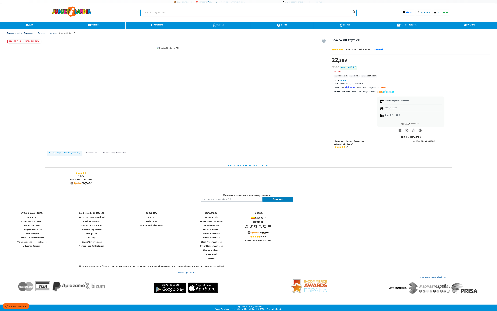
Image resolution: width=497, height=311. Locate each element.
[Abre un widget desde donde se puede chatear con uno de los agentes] (16, 306)
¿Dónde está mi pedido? (151, 226)
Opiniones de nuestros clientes (32, 242)
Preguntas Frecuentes (31, 222)
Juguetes (33, 25)
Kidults (283, 25)
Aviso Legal (91, 238)
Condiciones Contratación (91, 246)
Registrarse (151, 222)
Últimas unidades (211, 250)
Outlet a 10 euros (211, 230)
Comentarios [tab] (91, 153)
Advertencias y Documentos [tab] (114, 153)
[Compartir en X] (407, 130)
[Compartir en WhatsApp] (413, 130)
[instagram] (247, 226)
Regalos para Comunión (211, 222)
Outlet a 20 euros (211, 234)
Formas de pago (32, 226)
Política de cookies (92, 222)
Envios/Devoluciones (92, 242)
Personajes (221, 25)
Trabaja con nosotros (32, 230)
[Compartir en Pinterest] (420, 130)
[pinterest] (265, 226)
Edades (346, 25)
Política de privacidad (91, 226)
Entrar (151, 217)
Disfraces (95, 25)
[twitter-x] (260, 226)
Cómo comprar (32, 234)
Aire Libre (158, 25)
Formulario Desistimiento (32, 238)
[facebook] (256, 226)
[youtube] (269, 226)
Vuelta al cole (211, 217)
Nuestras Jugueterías (92, 230)
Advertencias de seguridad (92, 217)
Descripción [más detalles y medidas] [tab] (64, 153)
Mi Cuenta (425, 13)
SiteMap (211, 259)
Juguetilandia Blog (211, 226)
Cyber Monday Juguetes (211, 246)
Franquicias (91, 234)
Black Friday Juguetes (211, 242)
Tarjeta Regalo (211, 254)
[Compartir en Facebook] (400, 130)
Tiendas (410, 13)
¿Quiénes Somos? (31, 246)
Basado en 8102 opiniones (81, 178)
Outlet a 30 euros (211, 238)
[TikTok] (251, 226)
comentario (377, 49)
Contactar (32, 217)
